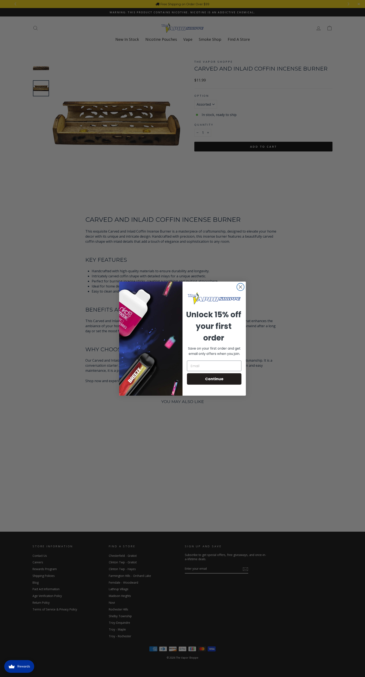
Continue (214, 378)
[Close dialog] (240, 287)
